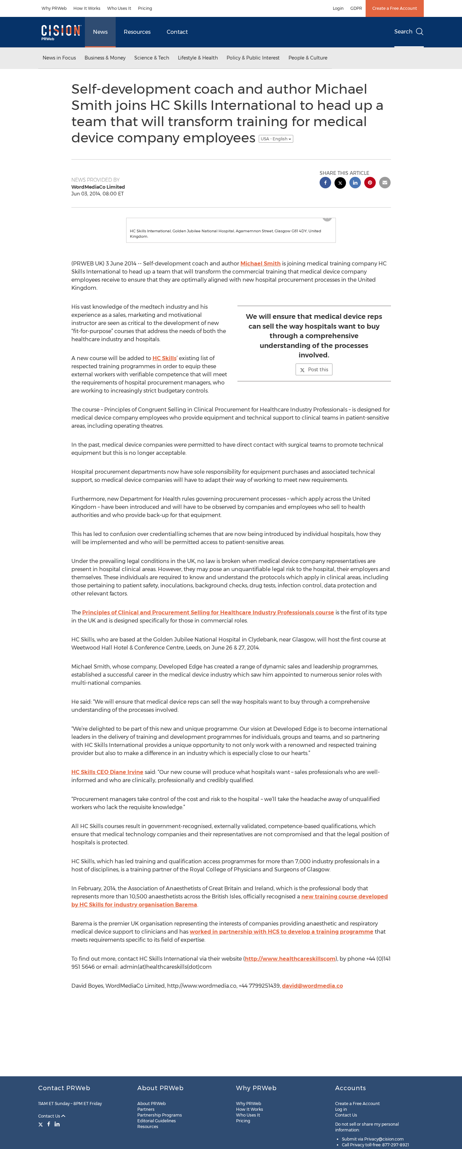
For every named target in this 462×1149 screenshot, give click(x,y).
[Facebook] (49, 1124)
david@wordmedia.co (312, 999)
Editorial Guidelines (156, 1120)
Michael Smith (260, 277)
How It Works (86, 8)
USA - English (274, 138)
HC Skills (165, 372)
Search (403, 31)
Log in (341, 1109)
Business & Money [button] (105, 58)
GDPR (356, 8)
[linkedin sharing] (355, 183)
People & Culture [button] (307, 58)
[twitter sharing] (340, 183)
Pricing (145, 8)
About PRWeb (151, 1103)
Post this (318, 383)
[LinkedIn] (57, 1124)
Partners (146, 1109)
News (100, 32)
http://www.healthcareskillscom (290, 972)
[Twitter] (41, 1124)
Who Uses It (119, 8)
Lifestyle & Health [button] (198, 58)
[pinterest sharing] (370, 183)
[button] (231, 225)
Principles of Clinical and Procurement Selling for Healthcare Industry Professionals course (208, 626)
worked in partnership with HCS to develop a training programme (281, 945)
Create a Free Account (394, 8)
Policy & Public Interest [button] (253, 58)
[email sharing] (385, 183)
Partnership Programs (159, 1115)
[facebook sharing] (325, 183)
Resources (137, 32)
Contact (177, 32)
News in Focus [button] (59, 58)
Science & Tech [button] (151, 58)
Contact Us (49, 1116)
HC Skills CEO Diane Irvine (107, 785)
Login (338, 8)
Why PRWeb (54, 8)
